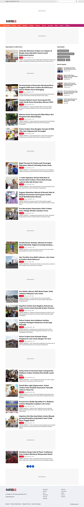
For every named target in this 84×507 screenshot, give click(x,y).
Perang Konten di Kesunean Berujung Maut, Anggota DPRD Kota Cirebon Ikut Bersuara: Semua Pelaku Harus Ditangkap (36, 87)
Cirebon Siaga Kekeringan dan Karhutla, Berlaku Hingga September (70, 100)
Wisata (56, 25)
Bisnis (19, 25)
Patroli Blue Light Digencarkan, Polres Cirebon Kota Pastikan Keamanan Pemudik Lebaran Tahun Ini (36, 387)
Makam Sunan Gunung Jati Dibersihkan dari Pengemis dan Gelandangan (36, 115)
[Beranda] (4, 25)
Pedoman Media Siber (15, 504)
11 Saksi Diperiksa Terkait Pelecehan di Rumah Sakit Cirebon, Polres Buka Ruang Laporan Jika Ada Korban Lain (35, 179)
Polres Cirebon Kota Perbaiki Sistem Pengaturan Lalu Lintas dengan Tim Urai (35, 337)
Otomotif (44, 25)
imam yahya (61, 60)
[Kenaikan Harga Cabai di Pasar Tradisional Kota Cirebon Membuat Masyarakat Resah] (12, 457)
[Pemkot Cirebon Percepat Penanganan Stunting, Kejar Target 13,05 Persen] (60, 85)
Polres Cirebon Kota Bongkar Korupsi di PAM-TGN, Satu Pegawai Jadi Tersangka (36, 130)
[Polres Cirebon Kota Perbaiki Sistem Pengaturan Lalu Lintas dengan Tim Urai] (12, 341)
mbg (68, 60)
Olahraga (31, 25)
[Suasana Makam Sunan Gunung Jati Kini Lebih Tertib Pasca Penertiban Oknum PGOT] (12, 105)
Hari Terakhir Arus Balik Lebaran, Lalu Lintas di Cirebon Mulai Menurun (36, 258)
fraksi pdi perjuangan (63, 57)
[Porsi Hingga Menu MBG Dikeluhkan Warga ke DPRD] (60, 69)
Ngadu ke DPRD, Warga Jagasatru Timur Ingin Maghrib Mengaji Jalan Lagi (71, 76)
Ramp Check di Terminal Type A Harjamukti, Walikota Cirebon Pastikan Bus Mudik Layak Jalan (36, 373)
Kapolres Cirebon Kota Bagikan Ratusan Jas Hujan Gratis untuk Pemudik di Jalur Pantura (36, 307)
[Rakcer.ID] (11, 21)
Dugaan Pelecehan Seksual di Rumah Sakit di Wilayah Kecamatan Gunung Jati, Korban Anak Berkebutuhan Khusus (36, 194)
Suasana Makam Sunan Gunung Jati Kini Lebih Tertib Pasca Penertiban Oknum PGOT (36, 101)
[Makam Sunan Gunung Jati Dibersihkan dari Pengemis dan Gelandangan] (12, 119)
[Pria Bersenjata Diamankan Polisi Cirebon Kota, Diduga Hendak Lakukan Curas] (12, 213)
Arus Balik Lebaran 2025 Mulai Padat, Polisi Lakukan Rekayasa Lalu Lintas (36, 292)
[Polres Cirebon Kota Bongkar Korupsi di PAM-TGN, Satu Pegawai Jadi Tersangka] (12, 134)
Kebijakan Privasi (26, 504)
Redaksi (7, 504)
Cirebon (21, 104)
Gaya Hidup (50, 25)
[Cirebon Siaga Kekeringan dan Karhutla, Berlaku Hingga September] (60, 101)
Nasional (14, 25)
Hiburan (61, 25)
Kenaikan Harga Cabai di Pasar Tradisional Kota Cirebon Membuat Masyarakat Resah (35, 453)
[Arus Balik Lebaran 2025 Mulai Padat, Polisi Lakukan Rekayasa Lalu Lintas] (12, 296)
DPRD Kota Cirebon (63, 51)
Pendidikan (25, 25)
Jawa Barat (8, 25)
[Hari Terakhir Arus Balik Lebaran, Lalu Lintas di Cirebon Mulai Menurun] (12, 262)
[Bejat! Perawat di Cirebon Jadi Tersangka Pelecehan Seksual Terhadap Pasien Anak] (12, 168)
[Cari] (76, 1)
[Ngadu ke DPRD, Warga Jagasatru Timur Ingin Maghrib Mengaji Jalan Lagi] (60, 77)
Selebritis (67, 25)
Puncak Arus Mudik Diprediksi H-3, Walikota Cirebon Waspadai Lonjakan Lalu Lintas (36, 402)
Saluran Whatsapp (36, 504)
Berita (21, 57)
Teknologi (37, 25)
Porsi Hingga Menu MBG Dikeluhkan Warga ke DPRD (70, 68)
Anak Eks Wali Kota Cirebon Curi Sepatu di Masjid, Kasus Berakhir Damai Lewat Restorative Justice (35, 53)
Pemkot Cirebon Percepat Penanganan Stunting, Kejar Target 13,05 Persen (70, 84)
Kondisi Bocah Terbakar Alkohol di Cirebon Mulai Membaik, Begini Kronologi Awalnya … (36, 244)
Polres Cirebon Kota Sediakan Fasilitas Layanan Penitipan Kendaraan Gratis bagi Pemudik (35, 322)
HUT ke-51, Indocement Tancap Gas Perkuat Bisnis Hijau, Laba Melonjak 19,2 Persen (70, 92)
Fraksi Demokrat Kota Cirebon (65, 54)
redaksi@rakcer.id (10, 496)
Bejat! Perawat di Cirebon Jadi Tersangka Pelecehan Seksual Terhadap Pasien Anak (35, 164)
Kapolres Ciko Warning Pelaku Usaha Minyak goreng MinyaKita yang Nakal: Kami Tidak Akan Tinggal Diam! (36, 418)
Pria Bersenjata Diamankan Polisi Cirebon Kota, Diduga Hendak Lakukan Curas (35, 209)
